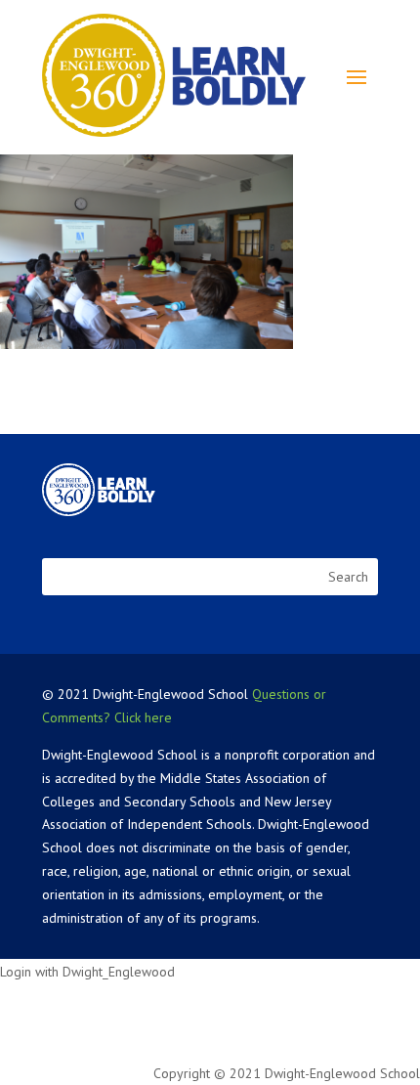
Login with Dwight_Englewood (87, 971)
